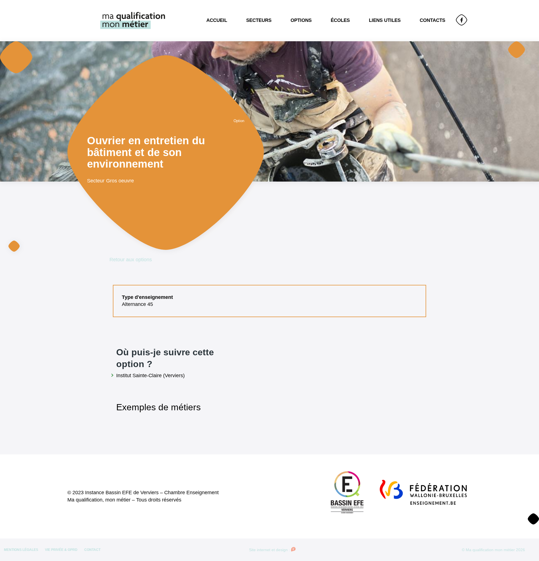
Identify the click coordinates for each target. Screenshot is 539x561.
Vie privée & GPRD (61, 550)
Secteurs (258, 20)
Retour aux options (130, 259)
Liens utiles (385, 20)
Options (301, 20)
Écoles (340, 20)
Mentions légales (21, 550)
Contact (92, 550)
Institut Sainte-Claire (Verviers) (150, 375)
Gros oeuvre (120, 181)
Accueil (216, 20)
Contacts (432, 20)
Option (239, 121)
